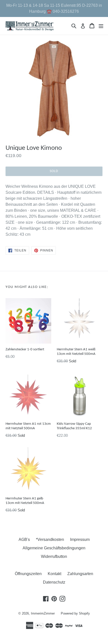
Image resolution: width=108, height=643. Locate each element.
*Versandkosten (50, 539)
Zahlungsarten (80, 574)
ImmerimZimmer (43, 613)
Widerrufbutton (54, 556)
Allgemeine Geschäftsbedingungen (54, 548)
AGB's (24, 539)
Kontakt (54, 574)
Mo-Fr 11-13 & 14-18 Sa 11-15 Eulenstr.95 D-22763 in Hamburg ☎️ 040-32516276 (54, 8)
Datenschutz (54, 582)
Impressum (80, 539)
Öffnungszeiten (28, 574)
